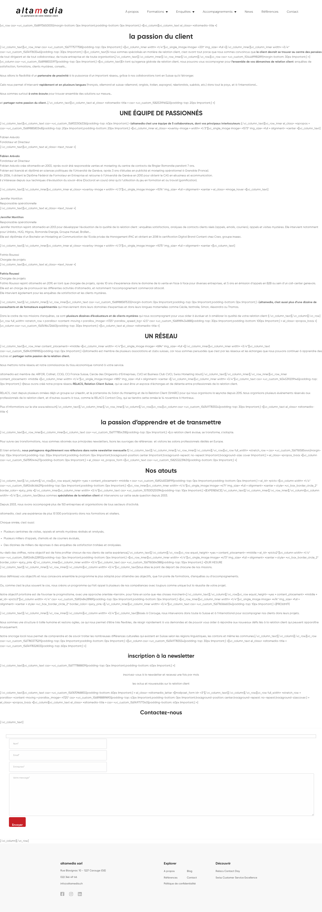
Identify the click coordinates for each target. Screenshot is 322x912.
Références (269, 11)
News (249, 11)
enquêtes (199, 576)
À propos (132, 11)
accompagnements (225, 576)
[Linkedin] (79, 894)
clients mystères (42, 66)
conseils (60, 66)
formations (24, 66)
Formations (155, 11)
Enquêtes (183, 11)
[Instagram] (71, 894)
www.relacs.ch (47, 407)
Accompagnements (218, 11)
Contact (292, 11)
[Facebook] (62, 894)
